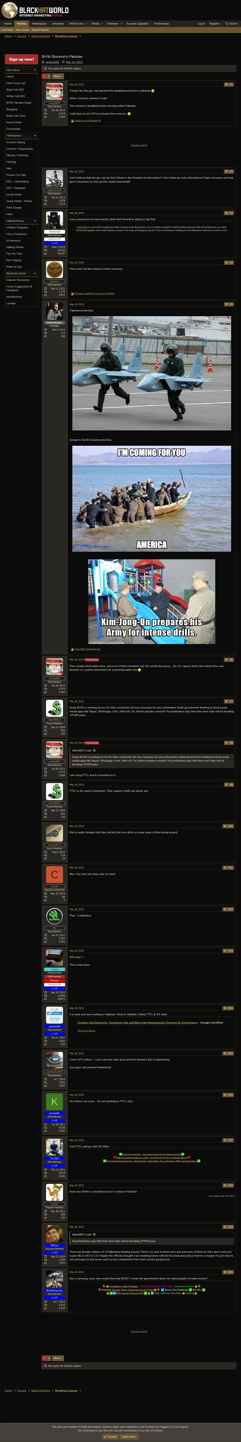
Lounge (11, 303)
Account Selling (15, 142)
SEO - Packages (15, 188)
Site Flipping (13, 260)
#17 (230, 1140)
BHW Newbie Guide (18, 103)
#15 (230, 1053)
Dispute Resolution (17, 280)
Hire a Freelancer (16, 234)
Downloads (13, 129)
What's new (76, 23)
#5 (231, 304)
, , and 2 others (94, 293)
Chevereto (82, 227)
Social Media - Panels (19, 201)
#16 (230, 1095)
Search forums (40, 30)
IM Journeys (13, 240)
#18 (230, 1185)
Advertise (58, 23)
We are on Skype (86, 1030)
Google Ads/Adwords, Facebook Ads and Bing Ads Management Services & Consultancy (138, 1023)
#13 (230, 950)
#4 (231, 262)
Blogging (11, 109)
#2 (231, 171)
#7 (231, 701)
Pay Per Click (14, 253)
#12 (230, 909)
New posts (22, 30)
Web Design (14, 207)
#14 (230, 1008)
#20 (230, 1272)
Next (56, 76)
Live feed (7, 30)
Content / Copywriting (19, 149)
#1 (231, 84)
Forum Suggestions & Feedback (19, 288)
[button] (86, 23)
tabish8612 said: (82, 750)
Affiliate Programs (17, 227)
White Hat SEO (15, 96)
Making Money (15, 247)
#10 (230, 826)
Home (8, 23)
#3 (231, 213)
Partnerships (161, 23)
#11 (230, 867)
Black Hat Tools (15, 116)
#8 (231, 742)
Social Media (14, 122)
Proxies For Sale (16, 175)
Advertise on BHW (139, 145)
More (9, 214)
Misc (9, 168)
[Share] (226, 84)
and (87, 120)
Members (113, 23)
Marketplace (39, 23)
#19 (230, 1227)
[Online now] (54, 228)
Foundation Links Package (123, 1286)
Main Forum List (16, 83)
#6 (231, 659)
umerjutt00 (52, 62)
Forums (21, 23)
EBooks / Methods (17, 155)
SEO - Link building (17, 181)
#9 (231, 784)
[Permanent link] (224, 1022)
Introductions (14, 297)
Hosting (11, 162)
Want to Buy (14, 267)
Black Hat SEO (15, 89)
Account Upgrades (137, 23)
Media (95, 23)
